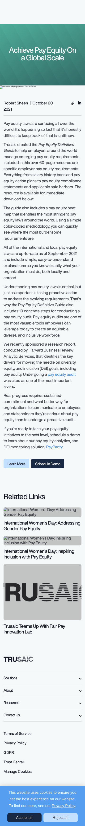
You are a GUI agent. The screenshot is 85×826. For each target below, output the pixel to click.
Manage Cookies (18, 771)
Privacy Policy (63, 806)
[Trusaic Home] (18, 659)
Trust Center (14, 762)
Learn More (17, 464)
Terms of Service (18, 733)
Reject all (60, 818)
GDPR (9, 752)
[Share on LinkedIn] (79, 102)
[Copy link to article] (72, 103)
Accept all (24, 818)
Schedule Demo (47, 464)
